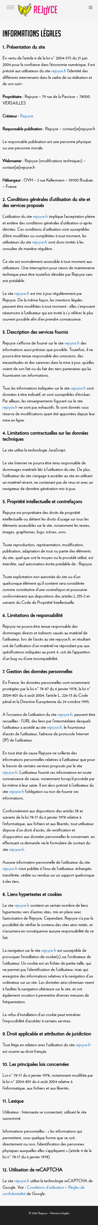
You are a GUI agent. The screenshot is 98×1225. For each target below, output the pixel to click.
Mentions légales (60, 1213)
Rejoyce (26, 115)
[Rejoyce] (38, 10)
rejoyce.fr (58, 70)
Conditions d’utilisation (45, 1187)
